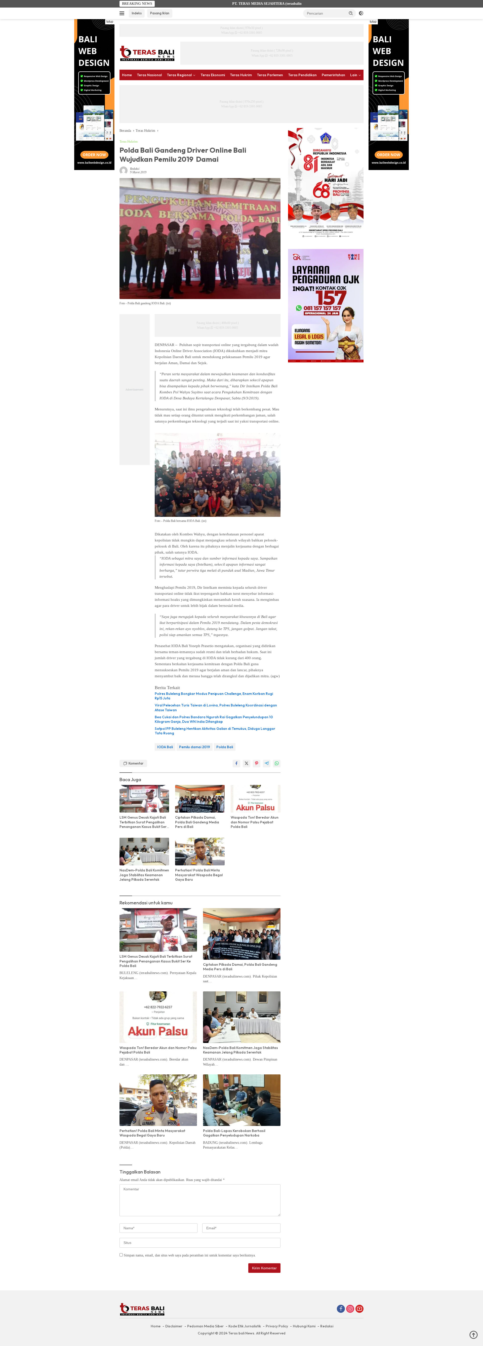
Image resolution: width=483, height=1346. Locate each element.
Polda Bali (224, 747)
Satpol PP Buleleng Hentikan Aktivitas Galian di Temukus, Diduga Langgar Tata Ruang (215, 730)
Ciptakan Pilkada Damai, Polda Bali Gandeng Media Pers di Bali (197, 822)
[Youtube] (359, 1309)
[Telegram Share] (266, 763)
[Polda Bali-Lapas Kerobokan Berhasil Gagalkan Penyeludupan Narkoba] (241, 1100)
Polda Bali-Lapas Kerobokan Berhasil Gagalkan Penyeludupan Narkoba (234, 1133)
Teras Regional (179, 75)
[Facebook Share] (236, 763)
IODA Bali (165, 747)
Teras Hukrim (241, 75)
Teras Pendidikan (302, 75)
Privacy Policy (277, 1326)
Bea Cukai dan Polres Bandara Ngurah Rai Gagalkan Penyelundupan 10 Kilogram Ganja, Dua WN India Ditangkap (214, 719)
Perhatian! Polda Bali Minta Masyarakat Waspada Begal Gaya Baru (199, 874)
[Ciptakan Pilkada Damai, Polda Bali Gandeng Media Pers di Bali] (200, 799)
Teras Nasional (149, 75)
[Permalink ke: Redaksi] (123, 170)
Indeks (137, 13)
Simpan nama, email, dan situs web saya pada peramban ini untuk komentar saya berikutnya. (190, 1255)
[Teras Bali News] (147, 53)
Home (127, 75)
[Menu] (122, 13)
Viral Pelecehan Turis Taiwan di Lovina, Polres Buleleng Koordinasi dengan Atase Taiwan (216, 707)
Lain (353, 75)
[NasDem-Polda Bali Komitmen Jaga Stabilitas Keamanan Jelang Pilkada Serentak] (144, 851)
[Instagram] (350, 1309)
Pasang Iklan (159, 13)
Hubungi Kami (304, 1326)
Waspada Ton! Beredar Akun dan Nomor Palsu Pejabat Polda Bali (254, 822)
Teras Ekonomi (212, 75)
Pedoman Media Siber (205, 1326)
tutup (109, 21)
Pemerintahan (333, 75)
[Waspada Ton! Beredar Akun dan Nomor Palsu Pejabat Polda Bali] (255, 799)
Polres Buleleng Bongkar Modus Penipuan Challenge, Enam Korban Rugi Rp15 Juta (214, 695)
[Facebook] (341, 1309)
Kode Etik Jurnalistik (244, 1326)
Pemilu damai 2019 (194, 747)
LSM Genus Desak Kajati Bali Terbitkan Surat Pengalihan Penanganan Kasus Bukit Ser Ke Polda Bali (143, 822)
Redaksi (134, 169)
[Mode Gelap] (361, 13)
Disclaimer (173, 1326)
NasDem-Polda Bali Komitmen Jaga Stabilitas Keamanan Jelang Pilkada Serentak (144, 874)
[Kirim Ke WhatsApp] (276, 763)
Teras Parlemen (270, 75)
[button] (351, 13)
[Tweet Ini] (246, 763)
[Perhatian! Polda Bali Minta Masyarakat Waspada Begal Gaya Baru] (200, 851)
